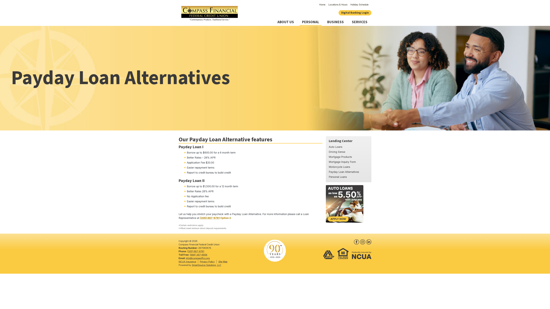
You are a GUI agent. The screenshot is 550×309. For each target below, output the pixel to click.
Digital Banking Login (355, 13)
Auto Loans (335, 146)
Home (322, 4)
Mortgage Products (340, 156)
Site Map (222, 261)
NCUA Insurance (187, 261)
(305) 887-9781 (210, 217)
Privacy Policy (207, 261)
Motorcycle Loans (339, 166)
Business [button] (335, 22)
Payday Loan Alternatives (344, 171)
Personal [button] (310, 22)
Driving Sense (337, 151)
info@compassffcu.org (198, 258)
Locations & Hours (337, 4)
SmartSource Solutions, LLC (206, 265)
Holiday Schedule (359, 4)
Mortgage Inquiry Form (342, 161)
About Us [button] (285, 22)
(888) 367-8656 (198, 254)
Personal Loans (338, 176)
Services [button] (359, 22)
